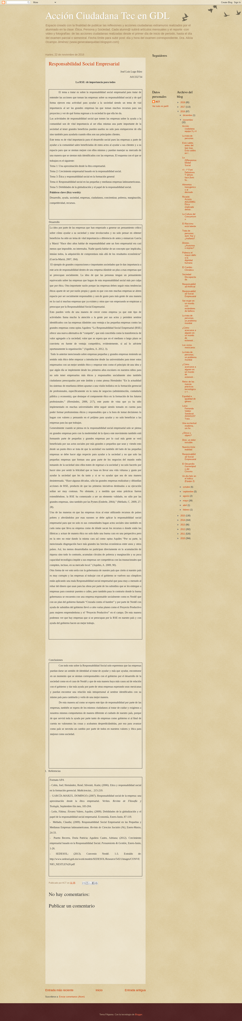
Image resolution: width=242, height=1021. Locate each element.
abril (185, 505)
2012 (183, 529)
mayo (186, 500)
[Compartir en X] (90, 883)
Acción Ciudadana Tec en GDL (107, 15)
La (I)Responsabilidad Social (189, 161)
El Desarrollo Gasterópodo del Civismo (189, 468)
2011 (183, 533)
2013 (183, 524)
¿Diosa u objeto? (187, 434)
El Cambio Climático (188, 268)
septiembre (188, 491)
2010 (183, 538)
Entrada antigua (135, 990)
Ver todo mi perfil (160, 106)
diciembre (188, 115)
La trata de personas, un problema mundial (189, 319)
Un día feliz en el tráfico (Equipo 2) (189, 478)
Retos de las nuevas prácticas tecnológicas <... (189, 386)
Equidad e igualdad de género (189, 399)
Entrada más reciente (59, 990)
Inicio (99, 990)
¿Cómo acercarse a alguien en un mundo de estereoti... (189, 334)
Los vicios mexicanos (188, 346)
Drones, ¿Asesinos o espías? (188, 245)
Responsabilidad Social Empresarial (84, 63)
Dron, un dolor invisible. (189, 441)
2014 (183, 520)
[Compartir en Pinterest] (96, 883)
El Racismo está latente (189, 224)
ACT (158, 102)
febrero (186, 509)
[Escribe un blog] (87, 883)
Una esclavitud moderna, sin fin (189, 426)
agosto (186, 496)
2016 (183, 111)
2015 (183, 515)
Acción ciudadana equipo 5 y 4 (189, 128)
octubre (187, 487)
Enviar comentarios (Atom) (72, 996)
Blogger (138, 1014)
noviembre (188, 120)
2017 (183, 107)
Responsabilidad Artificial (189, 285)
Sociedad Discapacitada (189, 277)
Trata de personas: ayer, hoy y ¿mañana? (188, 235)
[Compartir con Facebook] (93, 883)
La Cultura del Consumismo (189, 216)
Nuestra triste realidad (188, 448)
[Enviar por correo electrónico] (83, 883)
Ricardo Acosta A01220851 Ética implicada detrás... (188, 203)
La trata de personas (187, 137)
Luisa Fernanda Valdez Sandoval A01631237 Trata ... (188, 412)
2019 (183, 102)
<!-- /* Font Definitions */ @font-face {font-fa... (188, 175)
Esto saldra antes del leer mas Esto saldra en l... (189, 148)
